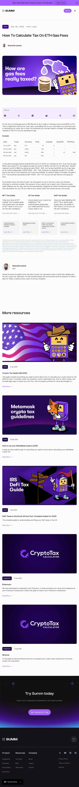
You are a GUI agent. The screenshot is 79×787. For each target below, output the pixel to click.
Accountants (6, 767)
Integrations (6, 759)
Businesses (5, 772)
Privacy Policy (63, 759)
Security (61, 767)
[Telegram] (60, 116)
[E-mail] (74, 116)
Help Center (19, 767)
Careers (31, 763)
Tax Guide (19, 759)
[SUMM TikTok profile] (75, 753)
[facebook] (5, 116)
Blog (17, 763)
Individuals (5, 763)
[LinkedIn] (32, 116)
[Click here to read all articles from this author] (39, 271)
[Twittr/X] (19, 116)
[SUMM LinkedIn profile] (70, 753)
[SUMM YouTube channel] (65, 753)
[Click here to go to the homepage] (8, 10)
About (31, 759)
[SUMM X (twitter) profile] (60, 753)
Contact (31, 767)
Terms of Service (64, 763)
